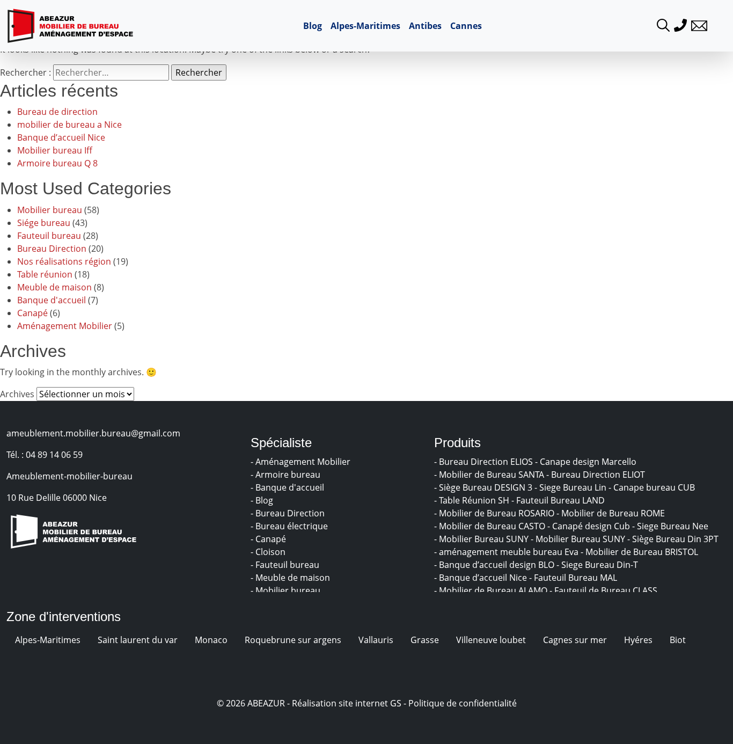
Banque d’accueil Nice (61, 137)
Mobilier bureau (49, 210)
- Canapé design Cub (589, 526)
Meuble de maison (54, 287)
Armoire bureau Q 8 (57, 163)
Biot (678, 640)
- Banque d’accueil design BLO (495, 565)
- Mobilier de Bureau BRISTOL (640, 552)
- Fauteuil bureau (286, 565)
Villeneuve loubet (491, 640)
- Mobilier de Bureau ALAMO (491, 590)
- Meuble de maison (291, 577)
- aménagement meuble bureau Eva (507, 552)
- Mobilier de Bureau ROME (611, 513)
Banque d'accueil (51, 300)
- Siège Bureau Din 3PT (674, 539)
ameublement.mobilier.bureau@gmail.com (93, 433)
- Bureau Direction (289, 513)
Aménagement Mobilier (64, 326)
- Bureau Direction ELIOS (484, 462)
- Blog (263, 500)
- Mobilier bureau (286, 590)
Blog (312, 26)
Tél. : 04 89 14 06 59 (44, 455)
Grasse (425, 640)
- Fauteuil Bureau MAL (574, 577)
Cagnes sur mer (575, 640)
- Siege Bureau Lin (571, 487)
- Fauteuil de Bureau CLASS (604, 590)
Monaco (211, 640)
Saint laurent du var (138, 640)
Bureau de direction (57, 112)
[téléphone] (680, 24)
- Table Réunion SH (472, 500)
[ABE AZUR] (70, 25)
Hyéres (638, 640)
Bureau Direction (51, 248)
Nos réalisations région (64, 261)
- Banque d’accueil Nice (481, 577)
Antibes (425, 26)
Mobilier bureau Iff (54, 150)
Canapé (32, 313)
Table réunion (44, 274)
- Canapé (269, 539)
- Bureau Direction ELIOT (596, 474)
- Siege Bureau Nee (671, 526)
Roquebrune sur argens (293, 640)
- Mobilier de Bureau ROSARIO (495, 513)
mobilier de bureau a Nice (69, 124)
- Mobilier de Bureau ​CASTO (490, 526)
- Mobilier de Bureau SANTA (490, 474)
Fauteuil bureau (49, 236)
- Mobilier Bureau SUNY (482, 539)
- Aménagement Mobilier (302, 462)
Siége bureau (43, 223)
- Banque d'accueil (288, 487)
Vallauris (375, 640)
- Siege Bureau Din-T (598, 565)
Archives (17, 394)
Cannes (466, 26)
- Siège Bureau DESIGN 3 (484, 487)
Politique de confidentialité (462, 703)
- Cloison (269, 552)
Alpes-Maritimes (365, 26)
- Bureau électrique (290, 526)
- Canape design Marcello (587, 462)
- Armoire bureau (286, 474)
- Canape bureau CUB (653, 487)
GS (395, 703)
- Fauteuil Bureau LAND (559, 500)
